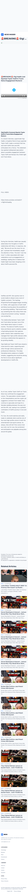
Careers (2, 870)
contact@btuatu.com (5, 841)
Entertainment (4, 857)
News (2, 854)
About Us (3, 865)
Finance (2, 859)
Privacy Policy (4, 878)
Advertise (3, 872)
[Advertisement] (14, 16)
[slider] (11, 96)
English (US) (9, 891)
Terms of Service (4, 881)
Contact (2, 867)
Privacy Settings (17, 891)
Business (3, 852)
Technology (3, 850)
